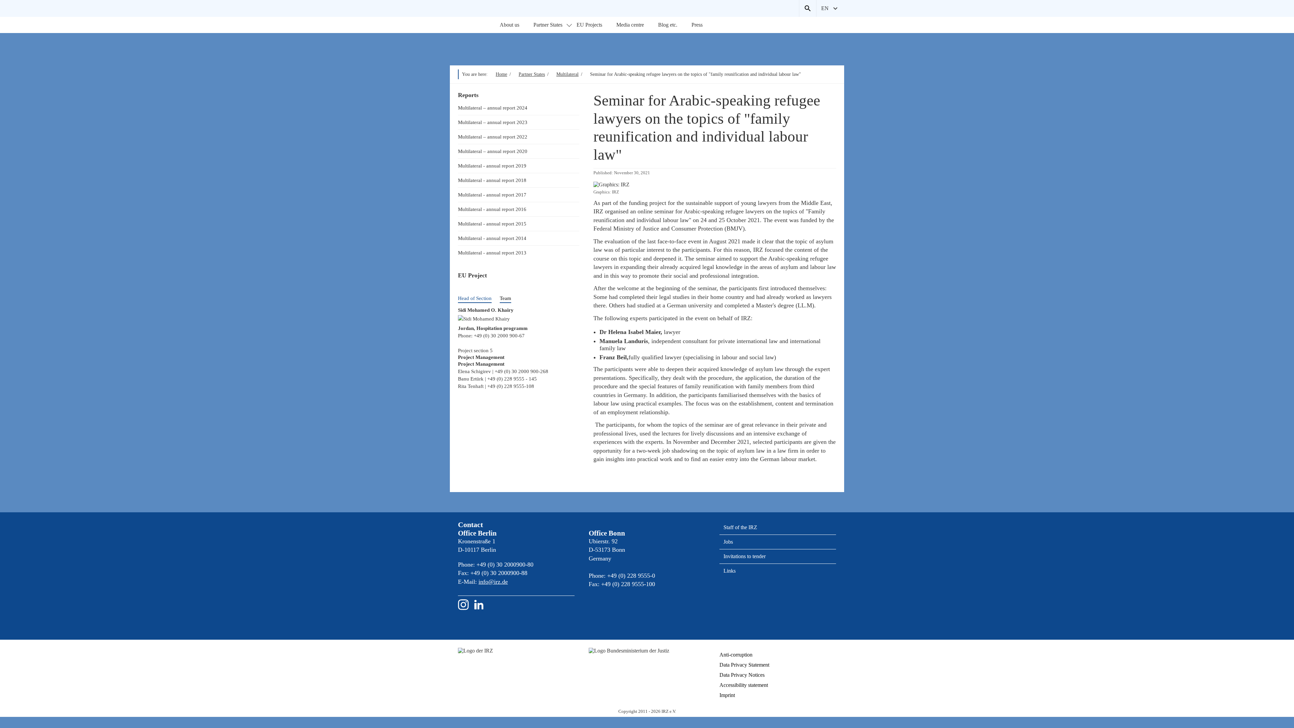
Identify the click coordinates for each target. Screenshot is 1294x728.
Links (729, 571)
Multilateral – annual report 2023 (492, 122)
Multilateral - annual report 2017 (492, 195)
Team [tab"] (505, 298)
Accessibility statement (743, 685)
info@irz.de (493, 581)
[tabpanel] (518, 330)
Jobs (728, 542)
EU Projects (589, 25)
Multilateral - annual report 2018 (492, 180)
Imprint (727, 695)
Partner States (547, 25)
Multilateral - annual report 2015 (492, 223)
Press (697, 25)
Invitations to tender (744, 556)
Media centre (630, 25)
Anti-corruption (735, 655)
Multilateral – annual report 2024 (492, 108)
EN (825, 8)
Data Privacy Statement (744, 665)
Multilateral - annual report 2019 (492, 166)
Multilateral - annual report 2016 (492, 209)
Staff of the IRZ (740, 527)
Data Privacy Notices (742, 675)
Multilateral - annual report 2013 (492, 252)
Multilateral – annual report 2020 (492, 151)
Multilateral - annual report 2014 (492, 238)
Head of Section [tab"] (475, 298)
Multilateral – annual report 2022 (492, 137)
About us (509, 25)
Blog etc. (667, 25)
